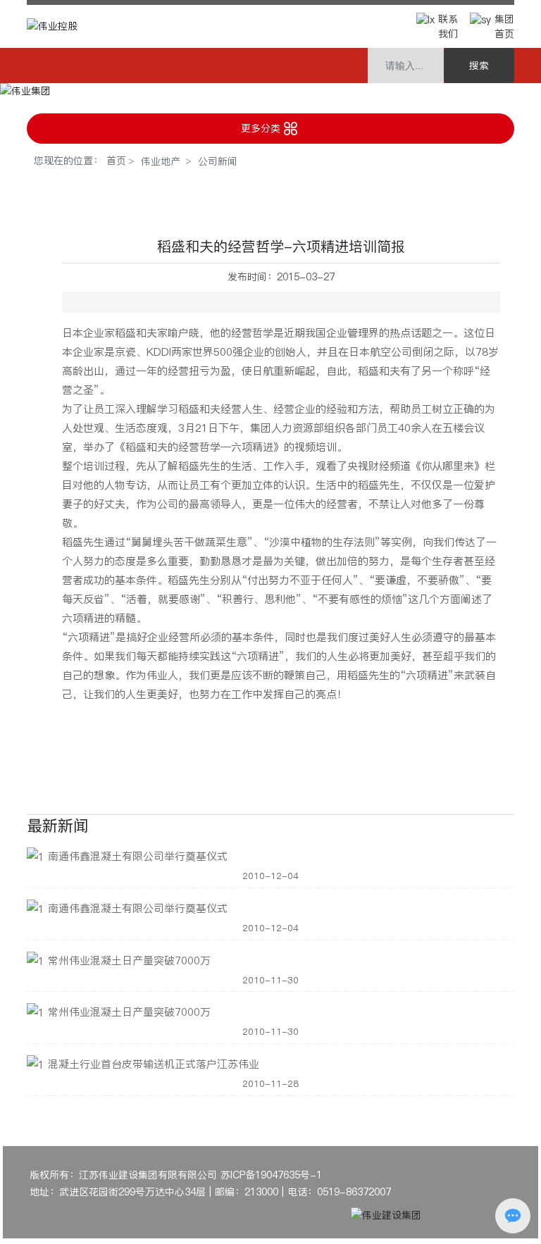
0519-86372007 (355, 1192)
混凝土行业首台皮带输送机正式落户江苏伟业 (153, 1064)
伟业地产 (160, 161)
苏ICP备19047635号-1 (271, 1175)
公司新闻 (217, 161)
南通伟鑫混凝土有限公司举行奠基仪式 (138, 856)
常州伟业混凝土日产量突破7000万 (129, 960)
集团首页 (504, 26)
